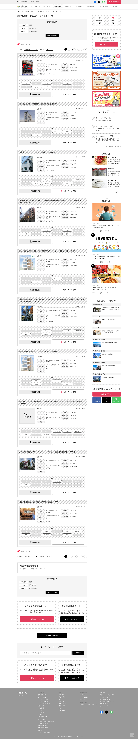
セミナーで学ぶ (42, 697)
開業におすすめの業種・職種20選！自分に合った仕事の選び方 (106, 226)
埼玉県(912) (42, 569)
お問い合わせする (36, 619)
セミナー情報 (44, 699)
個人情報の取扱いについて (108, 701)
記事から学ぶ (41, 719)
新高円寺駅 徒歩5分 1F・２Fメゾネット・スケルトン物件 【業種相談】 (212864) (47, 452)
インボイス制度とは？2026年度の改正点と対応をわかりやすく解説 (106, 257)
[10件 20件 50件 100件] (49, 49)
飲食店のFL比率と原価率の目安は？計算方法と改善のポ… (114, 184)
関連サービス (83, 702)
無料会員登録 (106, 394)
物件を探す (41, 706)
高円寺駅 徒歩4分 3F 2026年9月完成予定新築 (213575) (38, 104)
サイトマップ (104, 706)
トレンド (61, 708)
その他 (40, 730)
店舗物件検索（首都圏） (29, 11)
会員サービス (83, 692)
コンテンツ (41, 692)
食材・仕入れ (63, 703)
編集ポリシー (44, 723)
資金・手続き (105, 261)
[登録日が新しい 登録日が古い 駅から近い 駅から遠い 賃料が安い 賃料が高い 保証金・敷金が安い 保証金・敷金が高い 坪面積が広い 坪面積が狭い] (31, 49)
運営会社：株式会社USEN (108, 695)
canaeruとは (104, 697)
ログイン (82, 699)
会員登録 (82, 695)
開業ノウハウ (97, 230)
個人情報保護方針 (105, 699)
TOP (18, 11)
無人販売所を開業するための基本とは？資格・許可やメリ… (114, 173)
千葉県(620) (34, 569)
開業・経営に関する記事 (47, 721)
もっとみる (116, 192)
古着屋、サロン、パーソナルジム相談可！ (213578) (37, 152)
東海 (41, 714)
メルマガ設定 (84, 697)
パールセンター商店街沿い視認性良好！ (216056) (36, 56)
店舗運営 (104, 292)
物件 (60, 699)
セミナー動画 (44, 701)
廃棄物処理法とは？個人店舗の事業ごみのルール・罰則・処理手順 (106, 288)
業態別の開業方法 (43, 728)
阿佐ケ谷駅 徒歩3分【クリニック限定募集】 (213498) (38, 351)
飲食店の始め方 (42, 725)
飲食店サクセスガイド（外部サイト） (89, 705)
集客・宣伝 (62, 706)
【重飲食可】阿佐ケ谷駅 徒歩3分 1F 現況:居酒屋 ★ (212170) (40, 502)
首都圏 (42, 708)
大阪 (41, 710)
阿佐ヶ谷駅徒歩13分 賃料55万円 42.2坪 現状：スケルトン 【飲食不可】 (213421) (47, 251)
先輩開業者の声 (42, 717)
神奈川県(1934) (24, 569)
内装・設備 (62, 701)
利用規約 (102, 692)
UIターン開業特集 (45, 732)
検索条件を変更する (52, 35)
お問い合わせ (104, 703)
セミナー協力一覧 (45, 703)
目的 (60, 692)
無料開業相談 (42, 695)
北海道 (42, 712)
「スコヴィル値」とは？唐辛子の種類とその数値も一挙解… (114, 161)
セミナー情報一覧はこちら (112, 146)
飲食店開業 (105, 230)
